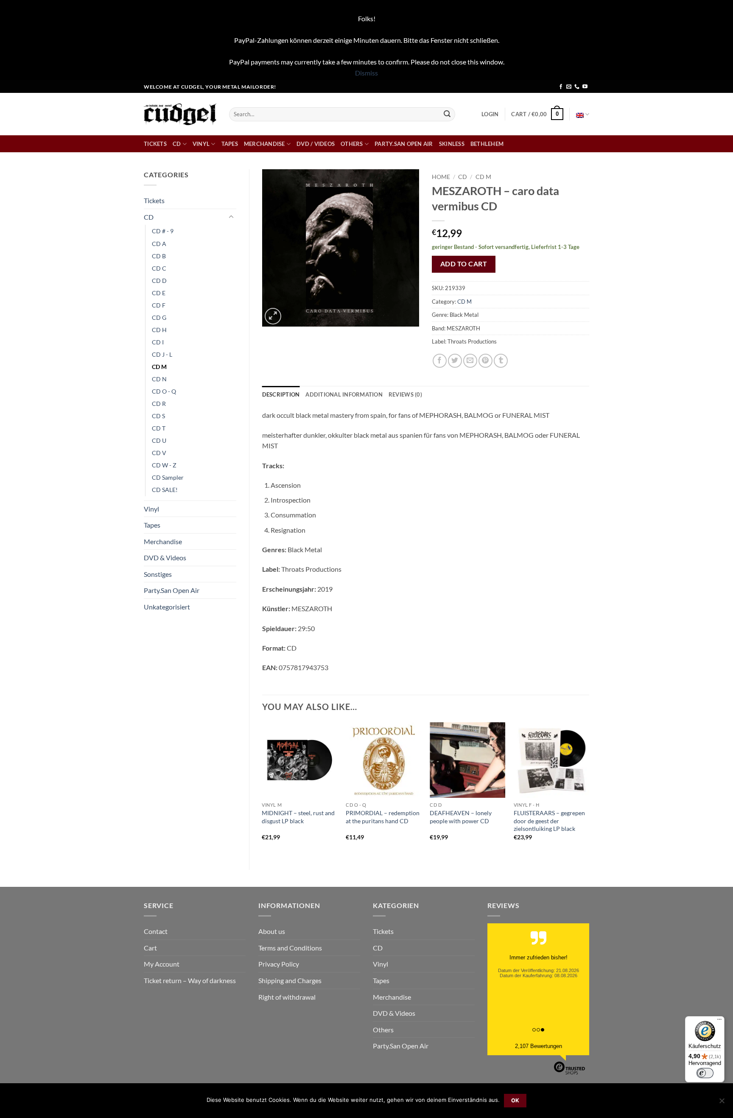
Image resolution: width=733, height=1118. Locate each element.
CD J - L (162, 354)
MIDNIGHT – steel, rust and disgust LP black (298, 817)
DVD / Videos (316, 143)
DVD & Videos (165, 557)
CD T (158, 428)
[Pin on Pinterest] (485, 361)
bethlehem (487, 143)
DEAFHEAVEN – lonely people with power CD (461, 817)
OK (515, 1100)
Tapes (229, 143)
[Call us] (576, 87)
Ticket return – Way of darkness (190, 980)
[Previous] (262, 788)
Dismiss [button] (366, 73)
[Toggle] (231, 217)
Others (352, 143)
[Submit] (447, 114)
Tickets (155, 143)
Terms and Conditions (290, 948)
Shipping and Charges (290, 980)
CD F (158, 305)
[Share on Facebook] (440, 361)
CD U (159, 440)
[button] (489, 114)
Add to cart (463, 264)
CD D (159, 280)
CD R (159, 403)
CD (177, 143)
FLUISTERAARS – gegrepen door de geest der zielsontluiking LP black (549, 820)
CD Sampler (168, 477)
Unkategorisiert (167, 607)
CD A (159, 243)
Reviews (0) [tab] (405, 394)
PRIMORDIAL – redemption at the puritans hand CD (383, 817)
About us (271, 931)
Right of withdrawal (287, 997)
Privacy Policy (278, 964)
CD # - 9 (162, 231)
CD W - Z (164, 465)
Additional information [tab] (344, 394)
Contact (156, 931)
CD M (159, 366)
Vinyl (201, 143)
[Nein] (721, 1103)
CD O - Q (164, 391)
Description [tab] (281, 394)
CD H (159, 329)
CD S (158, 415)
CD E (158, 292)
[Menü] (719, 1021)
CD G (159, 317)
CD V (159, 452)
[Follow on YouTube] (585, 87)
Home (441, 176)
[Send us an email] (568, 87)
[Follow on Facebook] (560, 87)
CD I (158, 342)
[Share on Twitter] (455, 361)
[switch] (705, 1073)
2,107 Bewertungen (538, 1046)
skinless (451, 143)
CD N (159, 379)
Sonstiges (158, 574)
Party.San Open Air (404, 143)
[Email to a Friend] (470, 361)
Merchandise (264, 143)
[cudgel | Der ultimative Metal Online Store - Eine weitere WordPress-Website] (180, 114)
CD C (159, 268)
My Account (161, 964)
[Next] (588, 788)
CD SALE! (165, 489)
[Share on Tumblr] (501, 361)
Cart (150, 948)
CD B (159, 256)
